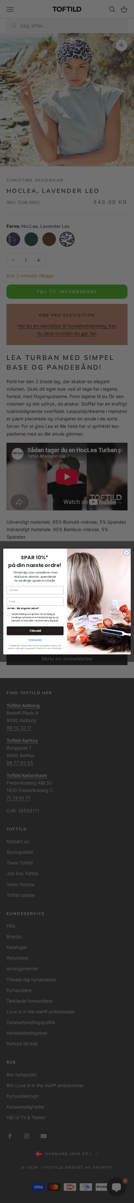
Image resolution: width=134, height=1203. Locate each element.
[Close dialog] (126, 553)
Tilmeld (35, 631)
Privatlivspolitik (35, 640)
